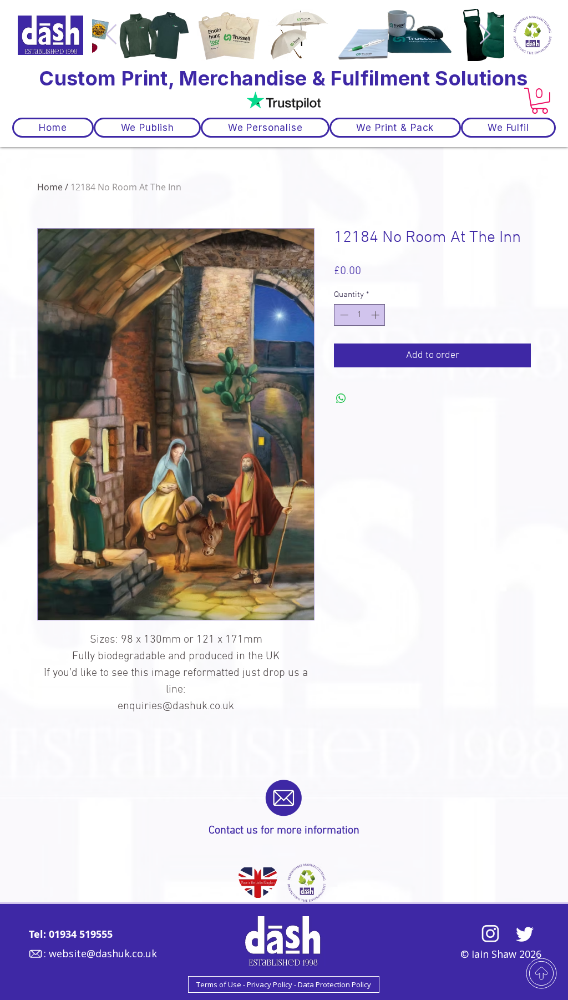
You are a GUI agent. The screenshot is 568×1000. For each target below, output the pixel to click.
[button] (539, 101)
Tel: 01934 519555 (71, 934)
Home (50, 187)
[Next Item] (485, 35)
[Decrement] (343, 315)
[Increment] (376, 315)
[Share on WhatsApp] (341, 398)
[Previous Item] (111, 35)
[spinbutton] (360, 315)
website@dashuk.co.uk (103, 953)
